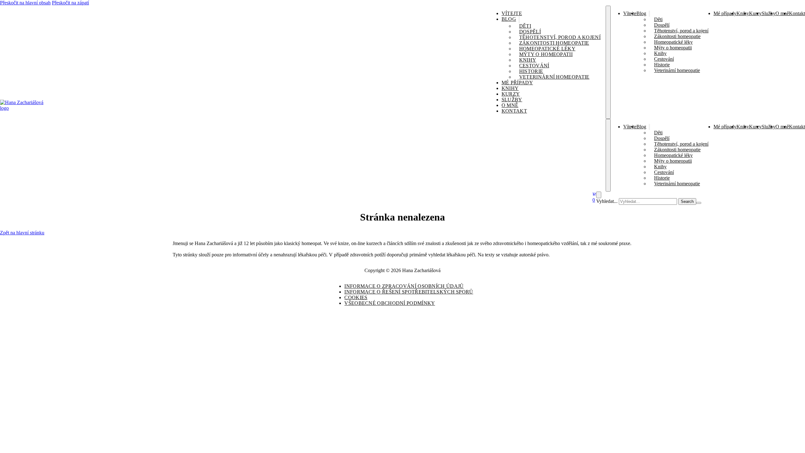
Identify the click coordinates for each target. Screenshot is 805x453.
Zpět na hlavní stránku (22, 232)
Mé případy (517, 82)
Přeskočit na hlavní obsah (25, 2)
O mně (510, 105)
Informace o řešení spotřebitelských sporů (408, 291)
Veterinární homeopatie (554, 77)
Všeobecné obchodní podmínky (389, 303)
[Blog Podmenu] (519, 19)
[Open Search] (598, 195)
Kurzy (511, 94)
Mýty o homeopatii (546, 54)
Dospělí (530, 31)
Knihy (527, 60)
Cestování (534, 65)
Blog (509, 19)
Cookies (355, 297)
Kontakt (514, 111)
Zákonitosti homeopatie (554, 43)
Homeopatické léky (547, 48)
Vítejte (512, 13)
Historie (531, 71)
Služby (512, 99)
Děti (525, 26)
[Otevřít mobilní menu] (608, 62)
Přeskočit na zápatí (70, 2)
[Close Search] (698, 203)
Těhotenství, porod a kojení (560, 37)
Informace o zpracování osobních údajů (404, 286)
